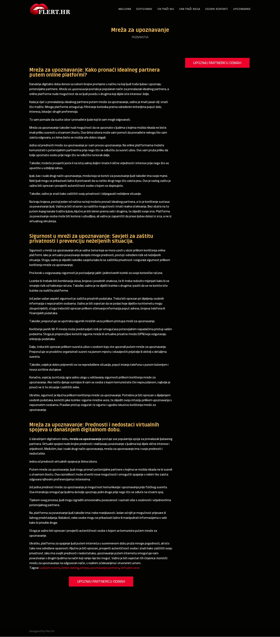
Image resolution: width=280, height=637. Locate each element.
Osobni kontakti (216, 9)
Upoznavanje (242, 9)
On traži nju (165, 9)
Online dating (70, 568)
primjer (84, 568)
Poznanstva (140, 37)
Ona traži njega (189, 9)
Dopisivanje (144, 9)
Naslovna (124, 9)
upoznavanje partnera (104, 568)
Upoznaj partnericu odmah (101, 581)
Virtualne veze (130, 568)
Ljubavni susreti (50, 568)
